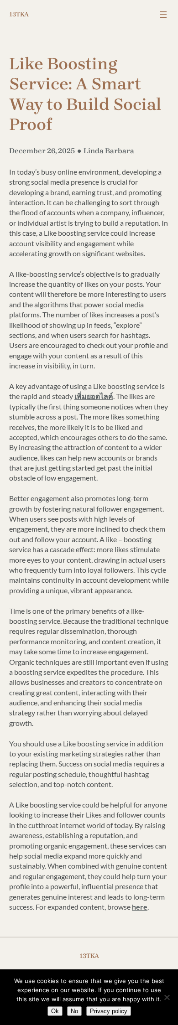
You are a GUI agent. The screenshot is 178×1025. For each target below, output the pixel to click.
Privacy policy (108, 1011)
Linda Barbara (109, 150)
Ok (55, 1011)
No (74, 1011)
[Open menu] (163, 14)
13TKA (19, 14)
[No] (166, 997)
